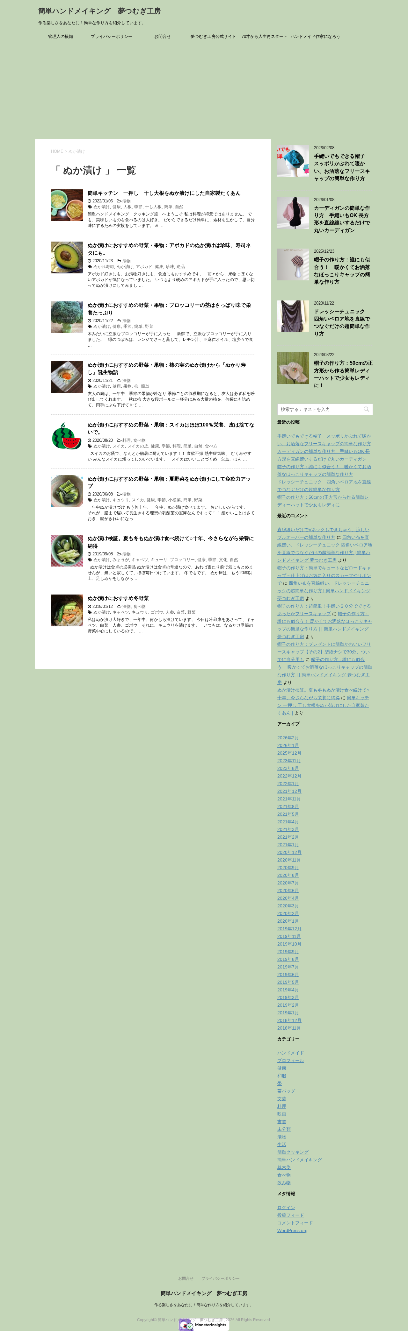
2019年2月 (288, 1005)
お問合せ (162, 36)
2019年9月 (288, 951)
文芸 (281, 1098)
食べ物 (139, 440)
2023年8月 (288, 768)
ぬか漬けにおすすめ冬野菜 (118, 598)
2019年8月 (288, 959)
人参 (170, 612)
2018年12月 (289, 1020)
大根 (127, 206)
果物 (127, 386)
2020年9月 (288, 867)
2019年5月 (288, 982)
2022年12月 (289, 775)
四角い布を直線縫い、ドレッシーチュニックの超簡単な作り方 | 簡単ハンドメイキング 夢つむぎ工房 (323, 591)
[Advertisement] (204, 91)
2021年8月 (288, 806)
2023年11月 (289, 760)
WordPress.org (292, 1230)
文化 (223, 559)
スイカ (119, 446)
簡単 (168, 206)
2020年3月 (288, 905)
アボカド (144, 266)
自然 (179, 206)
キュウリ (121, 499)
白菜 (181, 612)
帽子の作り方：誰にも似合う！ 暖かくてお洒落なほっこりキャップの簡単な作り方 (342, 271)
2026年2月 (288, 737)
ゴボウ (157, 612)
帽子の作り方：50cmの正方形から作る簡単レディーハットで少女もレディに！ (343, 374)
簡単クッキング (293, 1152)
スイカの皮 (137, 446)
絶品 (181, 266)
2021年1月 (288, 844)
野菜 (149, 326)
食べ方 (211, 446)
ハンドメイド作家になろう (315, 36)
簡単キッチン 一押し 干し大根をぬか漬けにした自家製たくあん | (323, 705)
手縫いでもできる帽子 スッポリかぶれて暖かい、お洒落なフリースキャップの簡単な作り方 (342, 167)
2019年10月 (289, 944)
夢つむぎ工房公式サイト (213, 36)
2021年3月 (288, 829)
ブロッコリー (182, 559)
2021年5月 (288, 814)
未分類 (284, 1129)
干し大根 (153, 206)
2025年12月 (289, 753)
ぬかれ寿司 (103, 266)
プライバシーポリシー (111, 36)
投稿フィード (290, 1215)
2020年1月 (288, 921)
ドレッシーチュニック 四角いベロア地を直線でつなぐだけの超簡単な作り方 (342, 322)
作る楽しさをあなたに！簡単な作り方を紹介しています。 (204, 1305)
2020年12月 (289, 852)
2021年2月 (288, 837)
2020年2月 (288, 913)
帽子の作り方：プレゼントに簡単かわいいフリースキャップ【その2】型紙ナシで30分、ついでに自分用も (324, 652)
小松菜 (174, 499)
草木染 (284, 1167)
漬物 (126, 201)
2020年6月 (288, 890)
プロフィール (290, 1060)
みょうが (121, 559)
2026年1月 (288, 745)
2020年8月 (288, 875)
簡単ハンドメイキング (299, 1159)
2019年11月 (289, 936)
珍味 (170, 266)
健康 (117, 206)
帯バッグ (286, 1091)
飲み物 (284, 1182)
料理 (126, 440)
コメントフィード (295, 1222)
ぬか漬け (101, 206)
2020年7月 (288, 882)
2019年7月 (288, 966)
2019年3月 (288, 997)
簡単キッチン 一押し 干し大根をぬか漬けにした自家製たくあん (164, 193)
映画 (281, 1113)
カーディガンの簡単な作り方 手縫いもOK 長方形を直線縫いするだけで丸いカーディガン (342, 219)
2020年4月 (288, 898)
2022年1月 (288, 783)
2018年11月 (289, 1028)
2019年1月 (288, 1012)
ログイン (286, 1207)
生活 (281, 1144)
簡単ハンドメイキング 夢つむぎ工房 (99, 11)
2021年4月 (288, 821)
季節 (138, 206)
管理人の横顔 (60, 36)
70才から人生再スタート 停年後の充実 (266, 38)
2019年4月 (288, 989)
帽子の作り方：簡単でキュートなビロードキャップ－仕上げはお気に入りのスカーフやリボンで (324, 575)
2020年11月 (289, 860)
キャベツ (140, 559)
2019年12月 (289, 928)
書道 (281, 1121)
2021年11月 (289, 798)
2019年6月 (288, 974)
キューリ (159, 559)
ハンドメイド (290, 1052)
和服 (281, 1075)
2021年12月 (289, 791)
